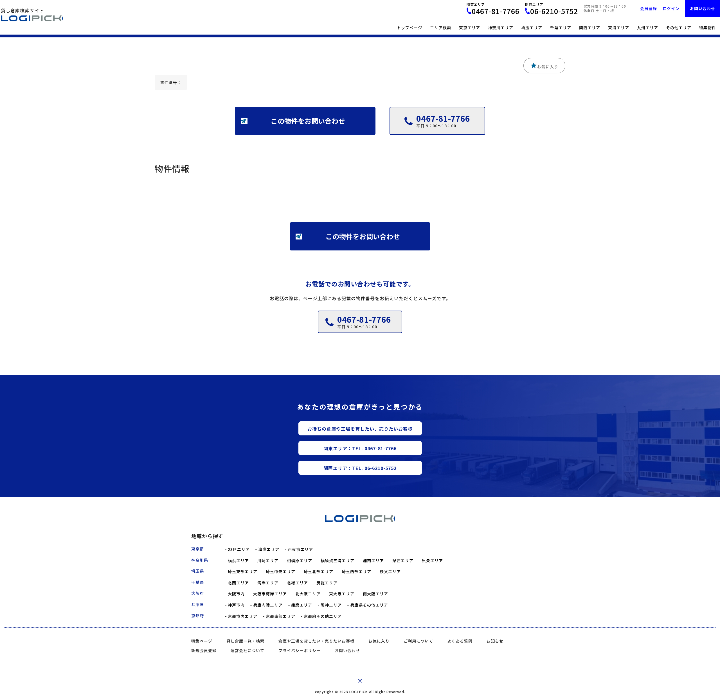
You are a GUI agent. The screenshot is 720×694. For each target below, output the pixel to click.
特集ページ (201, 641)
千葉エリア (560, 27)
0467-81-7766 (495, 11)
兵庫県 (197, 604)
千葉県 (197, 582)
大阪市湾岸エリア (270, 593)
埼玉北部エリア (318, 571)
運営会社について (247, 650)
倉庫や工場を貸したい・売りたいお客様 (316, 641)
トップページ (409, 27)
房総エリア (327, 583)
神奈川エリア (500, 27)
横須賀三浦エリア (337, 560)
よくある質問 (459, 641)
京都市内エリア (242, 616)
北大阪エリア (308, 593)
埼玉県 (197, 571)
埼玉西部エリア (356, 571)
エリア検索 (440, 27)
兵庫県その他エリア (369, 605)
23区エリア (239, 549)
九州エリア (647, 27)
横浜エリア (238, 560)
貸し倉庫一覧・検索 (245, 641)
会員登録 (648, 8)
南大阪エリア (375, 593)
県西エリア (402, 560)
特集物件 (707, 27)
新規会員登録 (204, 650)
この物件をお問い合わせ (308, 121)
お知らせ (495, 641)
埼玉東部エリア (242, 571)
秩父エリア (390, 571)
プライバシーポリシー (299, 650)
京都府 (197, 616)
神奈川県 (199, 560)
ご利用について (418, 641)
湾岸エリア (268, 549)
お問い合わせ (702, 8)
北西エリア (238, 583)
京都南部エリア (280, 616)
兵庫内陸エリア (268, 605)
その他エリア (678, 27)
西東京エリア (300, 549)
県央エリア (432, 560)
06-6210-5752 (554, 11)
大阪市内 (236, 593)
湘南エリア (373, 560)
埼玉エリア (531, 27)
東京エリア (469, 27)
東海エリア (618, 27)
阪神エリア (331, 605)
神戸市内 (236, 605)
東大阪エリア (341, 593)
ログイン (671, 8)
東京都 (197, 549)
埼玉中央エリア (280, 571)
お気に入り (547, 66)
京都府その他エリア (323, 616)
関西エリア (589, 27)
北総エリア (297, 583)
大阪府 (197, 593)
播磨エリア (301, 605)
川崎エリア (267, 560)
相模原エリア (299, 560)
